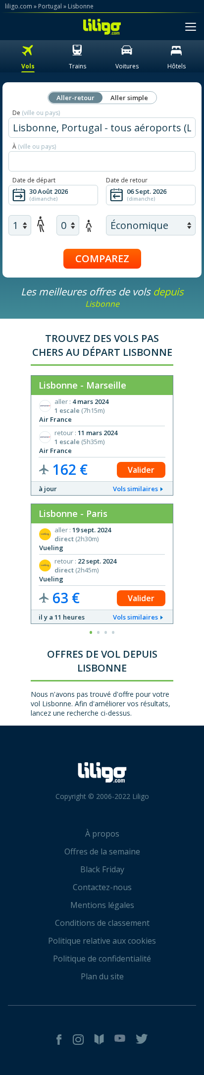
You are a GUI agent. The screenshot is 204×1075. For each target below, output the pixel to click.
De (36, 113)
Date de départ (33, 180)
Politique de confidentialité (102, 958)
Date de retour (127, 180)
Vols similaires (135, 488)
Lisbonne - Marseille (82, 385)
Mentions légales (102, 905)
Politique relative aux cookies (102, 940)
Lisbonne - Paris (73, 513)
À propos (102, 833)
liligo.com (18, 6)
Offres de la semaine (102, 851)
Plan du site (102, 976)
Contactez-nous (102, 887)
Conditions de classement (102, 922)
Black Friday (102, 869)
